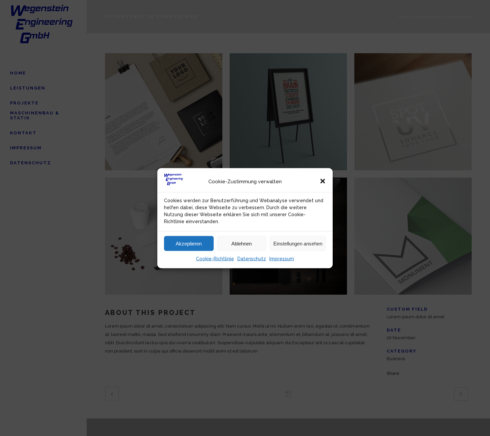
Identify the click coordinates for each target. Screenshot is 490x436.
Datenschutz (251, 258)
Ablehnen (241, 243)
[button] (322, 181)
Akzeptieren (189, 243)
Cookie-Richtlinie (215, 258)
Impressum (281, 258)
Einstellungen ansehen (297, 243)
